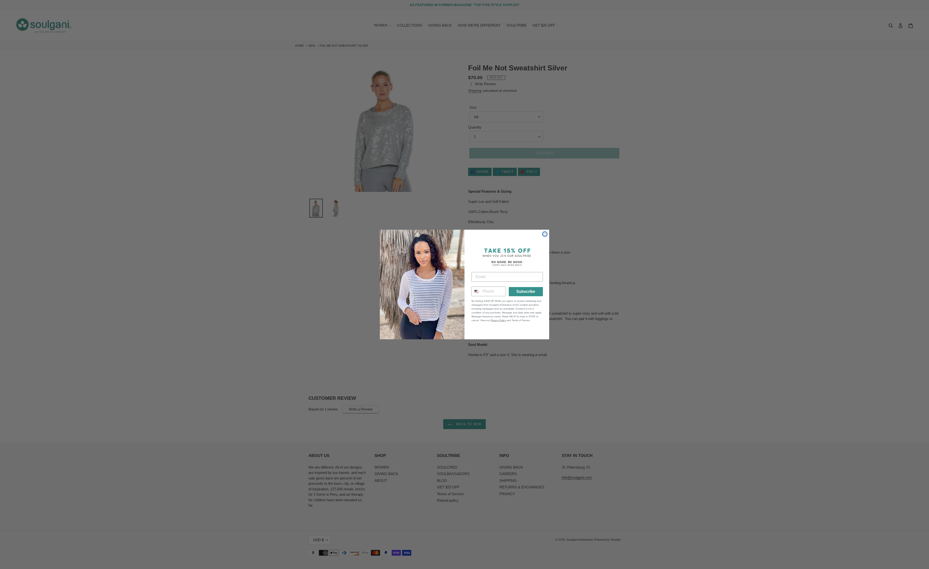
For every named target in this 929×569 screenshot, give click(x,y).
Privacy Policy (498, 320)
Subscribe (525, 291)
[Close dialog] (544, 234)
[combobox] (476, 291)
